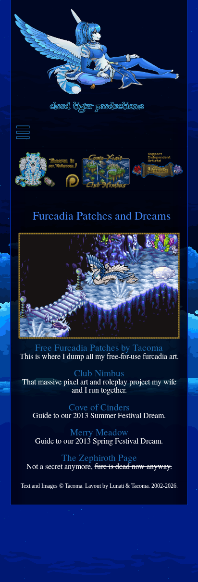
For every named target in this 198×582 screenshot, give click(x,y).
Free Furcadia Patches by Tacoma (99, 347)
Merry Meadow (99, 432)
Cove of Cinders (99, 407)
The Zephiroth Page (99, 457)
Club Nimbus (99, 373)
